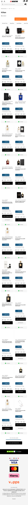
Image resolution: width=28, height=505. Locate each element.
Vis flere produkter (14, 442)
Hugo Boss (12, 23)
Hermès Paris (4, 23)
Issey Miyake (19, 23)
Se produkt (7, 51)
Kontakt (14, 498)
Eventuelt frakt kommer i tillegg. (6, 46)
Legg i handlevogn (7, 216)
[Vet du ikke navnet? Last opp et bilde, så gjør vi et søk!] (25, 4)
